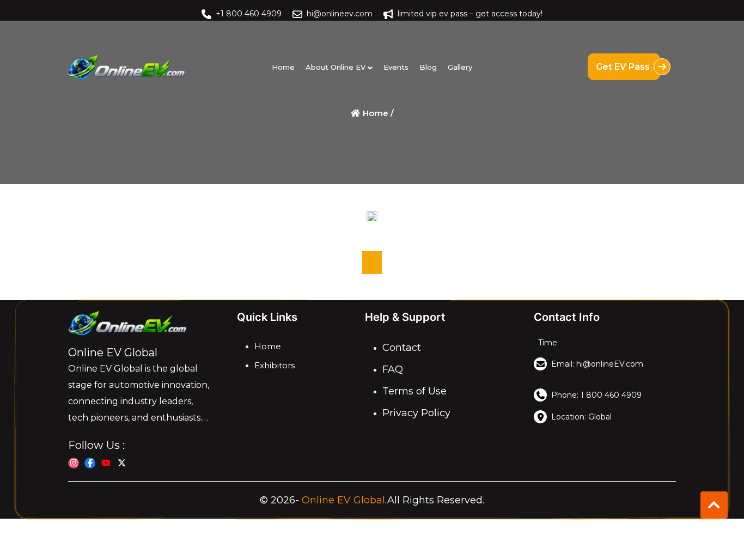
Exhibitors (274, 365)
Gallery (460, 67)
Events (395, 67)
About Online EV (335, 67)
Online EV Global (343, 500)
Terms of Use (414, 391)
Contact (401, 348)
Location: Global (581, 417)
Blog (428, 67)
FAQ (392, 369)
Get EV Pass (624, 67)
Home (283, 67)
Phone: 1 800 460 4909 (596, 395)
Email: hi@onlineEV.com (597, 364)
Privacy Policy (416, 413)
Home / (377, 113)
